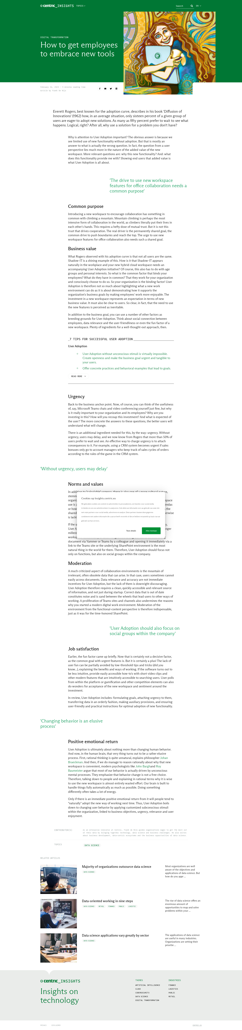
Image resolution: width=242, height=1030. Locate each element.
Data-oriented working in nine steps (107, 901)
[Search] (192, 6)
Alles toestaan (151, 530)
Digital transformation (54, 37)
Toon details (131, 530)
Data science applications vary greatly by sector (115, 935)
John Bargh (142, 766)
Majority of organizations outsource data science (116, 867)
